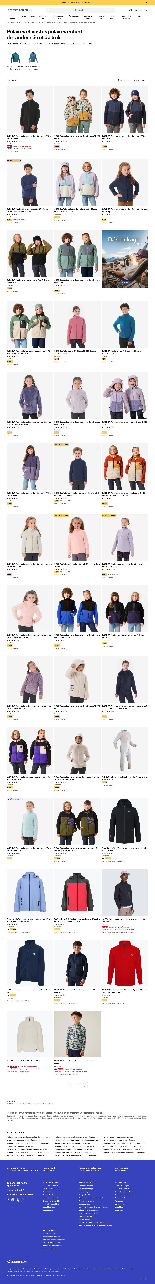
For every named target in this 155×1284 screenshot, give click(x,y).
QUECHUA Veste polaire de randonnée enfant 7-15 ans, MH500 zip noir (30, 137)
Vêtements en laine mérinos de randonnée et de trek (74, 1152)
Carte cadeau (139, 17)
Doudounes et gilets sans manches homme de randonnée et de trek (32, 1152)
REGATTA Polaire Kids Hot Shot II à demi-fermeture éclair (76, 1062)
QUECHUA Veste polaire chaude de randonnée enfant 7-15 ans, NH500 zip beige (77, 778)
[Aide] (135, 10)
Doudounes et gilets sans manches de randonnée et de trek (125, 1143)
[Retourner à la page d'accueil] (20, 10)
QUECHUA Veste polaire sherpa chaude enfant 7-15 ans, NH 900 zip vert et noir (76, 849)
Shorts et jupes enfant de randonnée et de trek (72, 1143)
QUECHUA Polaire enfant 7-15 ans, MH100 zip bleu (123, 351)
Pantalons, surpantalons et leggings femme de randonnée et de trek (129, 1149)
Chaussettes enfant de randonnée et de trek (23, 1140)
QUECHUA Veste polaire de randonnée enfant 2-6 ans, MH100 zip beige (30, 565)
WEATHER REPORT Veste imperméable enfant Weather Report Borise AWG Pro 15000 (30, 920)
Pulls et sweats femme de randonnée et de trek (121, 1140)
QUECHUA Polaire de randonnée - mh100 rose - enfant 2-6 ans (77, 565)
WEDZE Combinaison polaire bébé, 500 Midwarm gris (124, 777)
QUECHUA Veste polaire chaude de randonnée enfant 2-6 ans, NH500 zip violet (30, 707)
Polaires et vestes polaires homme (15, 68)
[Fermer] (146, 2)
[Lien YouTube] (17, 1200)
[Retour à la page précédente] (69, 1084)
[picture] (30, 109)
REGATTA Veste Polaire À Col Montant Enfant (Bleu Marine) (75, 991)
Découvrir (125, 282)
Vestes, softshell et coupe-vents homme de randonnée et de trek (127, 1146)
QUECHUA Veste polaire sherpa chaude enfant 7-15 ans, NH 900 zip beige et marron (123, 494)
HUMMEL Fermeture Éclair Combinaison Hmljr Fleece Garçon (29, 991)
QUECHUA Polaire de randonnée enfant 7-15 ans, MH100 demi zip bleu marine (27, 210)
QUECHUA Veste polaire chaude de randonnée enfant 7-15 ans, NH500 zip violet (30, 423)
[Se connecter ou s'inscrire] (140, 10)
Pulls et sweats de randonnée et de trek (118, 1137)
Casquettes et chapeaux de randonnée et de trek (73, 1149)
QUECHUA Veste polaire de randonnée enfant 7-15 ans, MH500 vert (77, 281)
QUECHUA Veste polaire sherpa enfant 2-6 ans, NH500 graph (77, 137)
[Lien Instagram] (22, 1200)
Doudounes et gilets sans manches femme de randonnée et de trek (80, 1146)
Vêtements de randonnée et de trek (20, 1146)
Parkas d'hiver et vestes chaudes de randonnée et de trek (77, 1137)
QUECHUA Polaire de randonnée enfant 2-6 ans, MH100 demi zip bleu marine (77, 494)
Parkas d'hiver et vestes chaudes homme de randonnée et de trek (128, 1152)
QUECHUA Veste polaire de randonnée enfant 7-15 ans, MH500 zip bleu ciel (30, 849)
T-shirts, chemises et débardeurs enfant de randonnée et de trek (79, 1155)
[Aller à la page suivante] (85, 1084)
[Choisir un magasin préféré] (130, 10)
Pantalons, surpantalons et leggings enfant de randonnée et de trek (32, 1149)
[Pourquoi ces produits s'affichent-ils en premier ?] (118, 80)
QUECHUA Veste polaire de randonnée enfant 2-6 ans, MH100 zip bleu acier (125, 210)
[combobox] (141, 80)
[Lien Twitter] (13, 1200)
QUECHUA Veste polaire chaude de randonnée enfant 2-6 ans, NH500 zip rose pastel (30, 636)
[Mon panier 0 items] (145, 10)
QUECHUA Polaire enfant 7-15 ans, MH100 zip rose (75, 351)
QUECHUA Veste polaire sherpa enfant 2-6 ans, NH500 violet (125, 423)
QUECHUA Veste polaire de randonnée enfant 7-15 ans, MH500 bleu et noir (77, 636)
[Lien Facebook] (8, 1200)
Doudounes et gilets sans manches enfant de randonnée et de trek (32, 1143)
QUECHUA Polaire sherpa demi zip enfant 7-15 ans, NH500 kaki (28, 281)
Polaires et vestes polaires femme (33, 68)
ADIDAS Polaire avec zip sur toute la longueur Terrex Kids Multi (124, 920)
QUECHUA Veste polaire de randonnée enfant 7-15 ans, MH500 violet (30, 494)
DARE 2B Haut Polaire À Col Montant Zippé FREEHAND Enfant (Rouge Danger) (125, 991)
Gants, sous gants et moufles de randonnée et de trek (27, 1155)
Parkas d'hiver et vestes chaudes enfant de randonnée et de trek (31, 1137)
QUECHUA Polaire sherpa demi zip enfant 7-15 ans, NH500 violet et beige (75, 210)
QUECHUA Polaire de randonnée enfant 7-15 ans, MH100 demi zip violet (122, 565)
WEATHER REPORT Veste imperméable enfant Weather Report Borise (125, 849)
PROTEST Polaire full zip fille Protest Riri (23, 1061)
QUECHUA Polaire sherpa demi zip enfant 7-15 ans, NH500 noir (123, 636)
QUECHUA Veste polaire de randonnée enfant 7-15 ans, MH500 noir (125, 137)
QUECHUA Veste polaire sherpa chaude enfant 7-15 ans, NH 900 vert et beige (28, 352)
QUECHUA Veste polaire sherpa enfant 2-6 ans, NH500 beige (77, 707)
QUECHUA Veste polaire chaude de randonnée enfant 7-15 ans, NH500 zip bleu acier (124, 707)
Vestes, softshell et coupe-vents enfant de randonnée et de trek (79, 1140)
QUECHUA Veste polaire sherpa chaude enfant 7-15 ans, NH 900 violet (28, 778)
